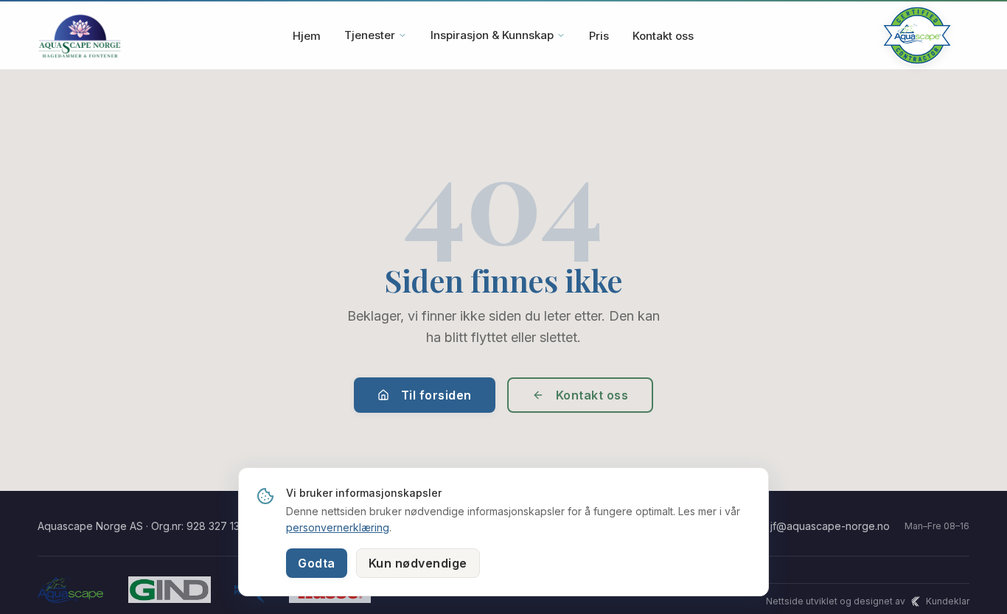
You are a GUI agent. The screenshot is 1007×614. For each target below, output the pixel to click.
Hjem (307, 36)
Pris (599, 36)
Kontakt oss (663, 36)
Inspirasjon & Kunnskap (492, 35)
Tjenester (369, 35)
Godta (316, 563)
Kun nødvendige (418, 563)
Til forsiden (436, 395)
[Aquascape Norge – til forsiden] (80, 35)
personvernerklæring (337, 527)
